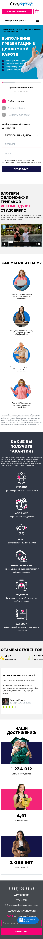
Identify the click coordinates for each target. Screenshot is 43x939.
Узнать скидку (22, 931)
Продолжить (21, 169)
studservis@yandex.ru (22, 910)
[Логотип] (21, 4)
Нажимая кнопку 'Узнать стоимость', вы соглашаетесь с (23, 161)
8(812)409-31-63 (21, 888)
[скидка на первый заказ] (37, 11)
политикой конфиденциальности (29, 162)
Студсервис (21, 894)
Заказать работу (16, 11)
